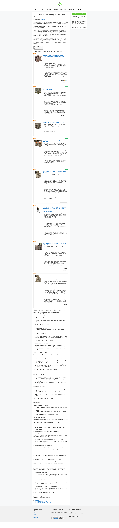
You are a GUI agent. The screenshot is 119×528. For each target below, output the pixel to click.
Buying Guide (37, 500)
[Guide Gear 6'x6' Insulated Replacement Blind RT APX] (38, 125)
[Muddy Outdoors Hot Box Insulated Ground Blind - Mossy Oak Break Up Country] (38, 90)
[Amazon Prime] (65, 80)
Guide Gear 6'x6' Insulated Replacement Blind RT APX (53, 122)
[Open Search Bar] (84, 9)
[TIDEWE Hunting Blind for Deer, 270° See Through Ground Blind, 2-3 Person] (38, 279)
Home (36, 9)
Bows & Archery (48, 9)
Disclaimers (35, 517)
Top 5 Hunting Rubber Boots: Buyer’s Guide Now (43, 502)
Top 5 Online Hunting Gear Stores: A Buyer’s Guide (43, 501)
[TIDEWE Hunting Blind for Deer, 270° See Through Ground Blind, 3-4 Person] (38, 174)
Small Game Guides (71, 9)
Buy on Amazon (64, 82)
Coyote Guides (63, 9)
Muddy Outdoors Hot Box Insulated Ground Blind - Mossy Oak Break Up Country (54, 88)
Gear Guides (79, 9)
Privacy (34, 515)
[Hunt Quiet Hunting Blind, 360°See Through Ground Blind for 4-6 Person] (38, 143)
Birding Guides (55, 9)
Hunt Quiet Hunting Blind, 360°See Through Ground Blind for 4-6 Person (54, 141)
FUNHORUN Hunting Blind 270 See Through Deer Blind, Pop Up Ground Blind (55, 244)
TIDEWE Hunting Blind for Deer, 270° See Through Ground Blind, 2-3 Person (54, 276)
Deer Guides (41, 9)
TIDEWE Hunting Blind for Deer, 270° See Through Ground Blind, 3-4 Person (54, 172)
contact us (56, 518)
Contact (34, 514)
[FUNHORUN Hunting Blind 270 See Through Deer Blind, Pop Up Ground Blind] (38, 246)
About (34, 512)
